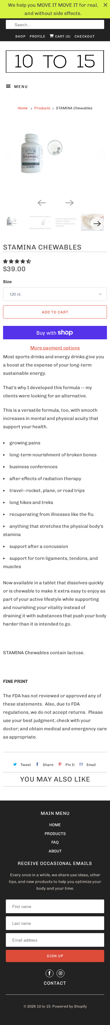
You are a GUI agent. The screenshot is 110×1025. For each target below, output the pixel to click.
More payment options (55, 348)
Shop (20, 36)
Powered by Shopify (69, 1006)
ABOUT (55, 851)
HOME (55, 825)
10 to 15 (43, 1006)
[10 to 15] (55, 61)
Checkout (85, 36)
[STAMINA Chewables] (55, 157)
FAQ (55, 842)
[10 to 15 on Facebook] (49, 973)
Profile (38, 36)
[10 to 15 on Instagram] (60, 973)
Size (7, 281)
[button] (17, 261)
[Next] (69, 202)
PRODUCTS (55, 833)
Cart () (62, 36)
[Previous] (41, 202)
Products (42, 108)
